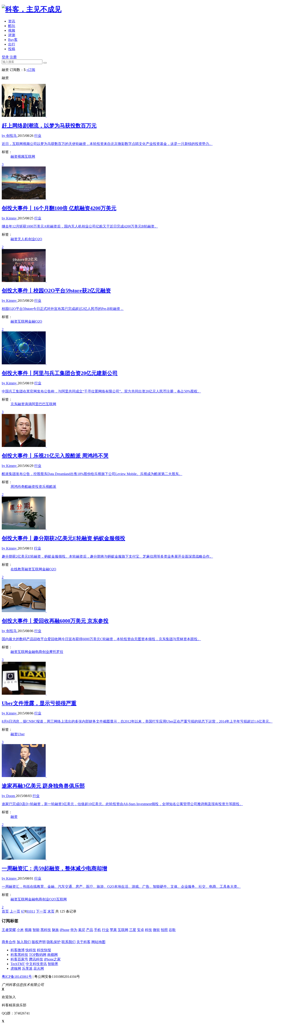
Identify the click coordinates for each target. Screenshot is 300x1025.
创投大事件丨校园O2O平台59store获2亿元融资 (56, 290)
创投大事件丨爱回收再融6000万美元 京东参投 (55, 621)
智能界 (53, 964)
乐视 (45, 486)
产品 (89, 930)
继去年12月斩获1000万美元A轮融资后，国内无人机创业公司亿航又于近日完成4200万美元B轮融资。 (80, 226)
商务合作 (9, 942)
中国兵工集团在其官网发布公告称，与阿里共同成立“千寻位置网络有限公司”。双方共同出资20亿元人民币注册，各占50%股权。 (101, 391)
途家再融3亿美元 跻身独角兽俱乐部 (43, 786)
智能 (36, 930)
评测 (11, 35)
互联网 (30, 156)
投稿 (11, 49)
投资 (38, 486)
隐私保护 (54, 942)
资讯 (11, 21)
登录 (5, 57)
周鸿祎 (16, 486)
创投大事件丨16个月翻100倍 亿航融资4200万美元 (59, 208)
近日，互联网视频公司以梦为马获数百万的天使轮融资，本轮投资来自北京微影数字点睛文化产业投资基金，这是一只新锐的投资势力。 (107, 144)
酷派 (52, 486)
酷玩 (11, 26)
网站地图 (98, 942)
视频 (11, 30)
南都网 (52, 954)
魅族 (55, 930)
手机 (97, 930)
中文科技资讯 (36, 964)
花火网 (38, 968)
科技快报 (44, 950)
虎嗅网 (16, 968)
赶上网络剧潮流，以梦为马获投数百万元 (49, 125)
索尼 (81, 930)
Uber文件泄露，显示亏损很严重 (39, 703)
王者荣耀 (9, 930)
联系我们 (68, 942)
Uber (21, 734)
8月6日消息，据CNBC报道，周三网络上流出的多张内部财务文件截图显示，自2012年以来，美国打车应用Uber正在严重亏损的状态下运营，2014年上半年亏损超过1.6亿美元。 (137, 721)
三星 (132, 930)
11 (33, 911)
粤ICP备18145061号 (17, 976)
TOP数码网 (37, 954)
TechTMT (18, 964)
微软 (156, 930)
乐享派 (27, 968)
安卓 (140, 930)
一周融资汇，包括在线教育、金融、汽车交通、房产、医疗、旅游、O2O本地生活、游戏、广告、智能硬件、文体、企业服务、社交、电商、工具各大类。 (121, 886)
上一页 (15, 911)
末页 (50, 911)
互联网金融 (26, 321)
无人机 (23, 239)
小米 (20, 930)
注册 (13, 57)
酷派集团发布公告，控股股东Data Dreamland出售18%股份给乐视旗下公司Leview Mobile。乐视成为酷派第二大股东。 (92, 474)
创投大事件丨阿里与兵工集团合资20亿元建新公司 (60, 373)
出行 (11, 44)
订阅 (30, 70)
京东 (14, 404)
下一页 (41, 911)
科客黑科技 (19, 954)
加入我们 (24, 942)
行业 (105, 930)
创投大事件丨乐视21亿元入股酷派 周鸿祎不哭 (55, 456)
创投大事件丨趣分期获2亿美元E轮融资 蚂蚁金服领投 (63, 538)
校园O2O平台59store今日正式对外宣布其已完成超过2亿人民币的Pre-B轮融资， (63, 309)
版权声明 (39, 942)
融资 (14, 156)
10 (30, 911)
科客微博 (18, 950)
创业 (31, 239)
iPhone (64, 930)
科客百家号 (19, 959)
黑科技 (45, 930)
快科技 (30, 950)
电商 (38, 652)
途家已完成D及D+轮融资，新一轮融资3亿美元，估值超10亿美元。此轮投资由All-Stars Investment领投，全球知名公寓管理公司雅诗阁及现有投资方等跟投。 (122, 804)
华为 (73, 930)
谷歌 (172, 930)
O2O (38, 239)
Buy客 (13, 40)
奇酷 (24, 486)
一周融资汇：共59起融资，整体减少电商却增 (54, 868)
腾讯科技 (36, 959)
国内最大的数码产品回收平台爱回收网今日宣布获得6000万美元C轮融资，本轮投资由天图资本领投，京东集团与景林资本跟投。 (101, 639)
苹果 (113, 930)
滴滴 (28, 404)
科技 (148, 930)
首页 (5, 911)
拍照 (164, 930)
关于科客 (83, 942)
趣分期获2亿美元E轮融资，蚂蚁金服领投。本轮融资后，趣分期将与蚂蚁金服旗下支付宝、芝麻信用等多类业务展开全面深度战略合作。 (107, 556)
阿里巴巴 (39, 404)
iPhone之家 (52, 959)
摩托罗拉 (56, 652)
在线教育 (18, 569)
